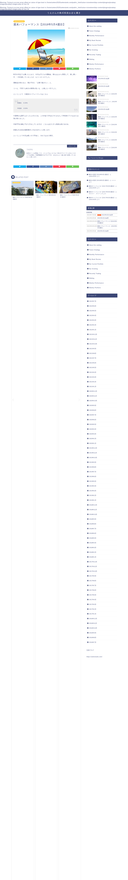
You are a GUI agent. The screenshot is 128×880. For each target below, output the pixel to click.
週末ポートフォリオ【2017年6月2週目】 (102, 197)
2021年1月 (92, 386)
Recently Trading (95, 54)
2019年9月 (92, 462)
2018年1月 (92, 557)
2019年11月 (93, 453)
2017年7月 (92, 585)
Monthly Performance (96, 35)
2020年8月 (92, 410)
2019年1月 (92, 500)
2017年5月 (92, 595)
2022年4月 (92, 315)
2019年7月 (92, 471)
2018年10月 (93, 514)
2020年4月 (92, 429)
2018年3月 (92, 547)
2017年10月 (93, 571)
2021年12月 (93, 334)
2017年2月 (92, 609)
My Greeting (93, 50)
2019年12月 (93, 448)
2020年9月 (92, 405)
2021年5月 (92, 367)
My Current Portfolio (96, 45)
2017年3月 (92, 604)
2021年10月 (93, 344)
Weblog (91, 59)
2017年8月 (92, 580)
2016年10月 (93, 628)
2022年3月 (92, 320)
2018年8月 (92, 524)
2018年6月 (92, 533)
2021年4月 (92, 372)
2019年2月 (92, 495)
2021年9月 (92, 348)
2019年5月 (92, 481)
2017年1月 (92, 614)
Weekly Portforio (95, 69)
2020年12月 (93, 391)
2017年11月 (93, 566)
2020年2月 (92, 438)
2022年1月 (92, 329)
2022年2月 (92, 325)
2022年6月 (92, 306)
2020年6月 (92, 419)
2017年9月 (92, 576)
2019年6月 (92, 476)
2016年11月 (93, 623)
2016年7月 (92, 642)
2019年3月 (92, 490)
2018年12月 (93, 505)
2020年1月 (92, 443)
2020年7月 (92, 415)
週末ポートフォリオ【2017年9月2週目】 (102, 186)
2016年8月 (92, 637)
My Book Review (95, 40)
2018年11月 (93, 509)
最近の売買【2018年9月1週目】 (99, 174)
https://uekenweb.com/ (94, 656)
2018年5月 (92, 538)
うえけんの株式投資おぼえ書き (64, 13)
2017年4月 (92, 599)
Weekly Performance (19, 21)
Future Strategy (94, 31)
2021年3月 (92, 377)
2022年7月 (92, 301)
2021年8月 (92, 353)
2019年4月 (92, 486)
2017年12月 (93, 562)
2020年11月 (93, 396)
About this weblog (95, 26)
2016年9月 (92, 633)
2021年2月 (92, 382)
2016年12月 (93, 618)
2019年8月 (92, 467)
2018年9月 (92, 519)
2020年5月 (92, 424)
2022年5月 (92, 310)
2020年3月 (92, 434)
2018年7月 (92, 528)
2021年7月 (92, 358)
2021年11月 (93, 339)
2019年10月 (93, 457)
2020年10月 (93, 400)
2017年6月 (92, 590)
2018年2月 (92, 552)
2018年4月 (92, 543)
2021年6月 (92, 363)
